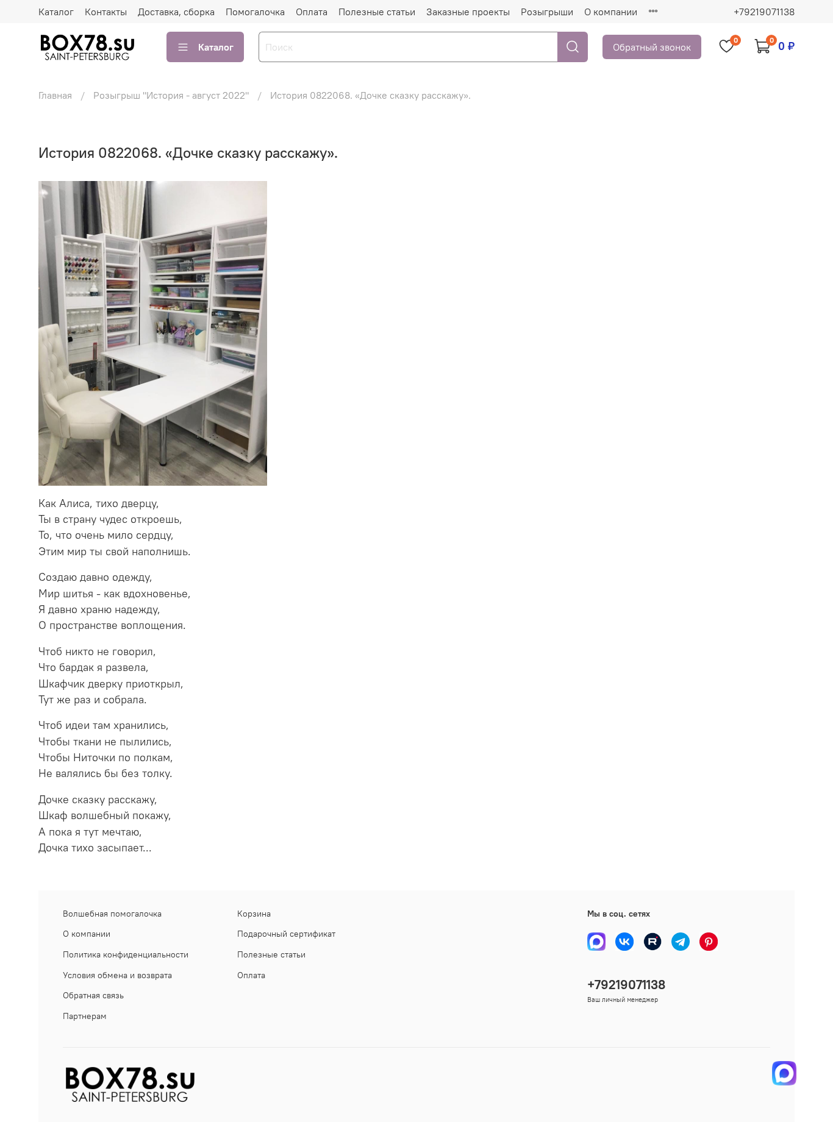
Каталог (56, 11)
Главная (55, 95)
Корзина (254, 913)
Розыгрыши (547, 11)
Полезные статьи (376, 11)
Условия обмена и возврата (117, 975)
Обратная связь (93, 995)
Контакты (106, 11)
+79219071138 (764, 11)
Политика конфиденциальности (125, 954)
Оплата (311, 11)
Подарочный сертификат (286, 933)
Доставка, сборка (176, 11)
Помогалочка (255, 11)
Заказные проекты (468, 11)
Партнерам (85, 1015)
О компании (610, 11)
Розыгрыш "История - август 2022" (171, 95)
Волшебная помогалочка (112, 913)
